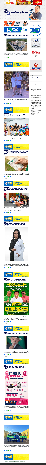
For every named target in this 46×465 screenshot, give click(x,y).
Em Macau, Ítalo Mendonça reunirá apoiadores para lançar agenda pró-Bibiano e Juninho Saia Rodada (15, 280)
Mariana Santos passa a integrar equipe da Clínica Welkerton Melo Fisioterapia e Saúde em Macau (15, 224)
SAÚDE (5, 222)
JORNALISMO (6, 34)
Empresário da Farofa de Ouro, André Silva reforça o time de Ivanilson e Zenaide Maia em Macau (36, 103)
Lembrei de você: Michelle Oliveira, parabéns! (14, 69)
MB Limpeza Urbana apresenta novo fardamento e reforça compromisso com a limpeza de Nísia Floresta (16, 422)
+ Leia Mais (5, 141)
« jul (35, 84)
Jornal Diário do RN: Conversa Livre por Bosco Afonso (16, 35)
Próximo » (23, 461)
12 (35, 78)
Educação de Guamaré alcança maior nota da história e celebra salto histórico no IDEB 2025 (16, 115)
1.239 (20, 461)
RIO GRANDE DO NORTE (7, 187)
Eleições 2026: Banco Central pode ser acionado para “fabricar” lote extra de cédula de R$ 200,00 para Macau (16, 152)
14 (39, 78)
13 (37, 78)
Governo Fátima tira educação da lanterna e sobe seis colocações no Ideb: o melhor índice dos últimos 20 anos (16, 189)
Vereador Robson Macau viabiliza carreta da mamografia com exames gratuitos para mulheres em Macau (16, 367)
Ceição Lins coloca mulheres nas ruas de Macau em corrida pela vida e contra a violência (36, 98)
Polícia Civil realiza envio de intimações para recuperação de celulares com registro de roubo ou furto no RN (36, 110)
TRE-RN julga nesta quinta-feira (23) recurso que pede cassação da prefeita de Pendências (36, 113)
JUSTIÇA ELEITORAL (6, 150)
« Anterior (7, 461)
